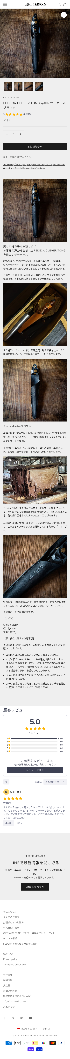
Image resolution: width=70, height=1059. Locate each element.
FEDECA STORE (11, 97)
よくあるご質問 (11, 917)
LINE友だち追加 (35, 887)
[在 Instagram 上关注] (21, 1018)
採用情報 (7, 980)
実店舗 (6, 985)
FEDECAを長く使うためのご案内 (20, 943)
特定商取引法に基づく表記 (17, 996)
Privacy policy (10, 959)
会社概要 (7, 974)
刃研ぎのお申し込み (13, 922)
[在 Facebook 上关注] (5, 1018)
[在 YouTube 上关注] (30, 1018)
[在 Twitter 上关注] (13, 1018)
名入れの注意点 (11, 927)
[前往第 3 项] (28, 86)
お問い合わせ (10, 990)
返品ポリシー (10, 1006)
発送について (10, 911)
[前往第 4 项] (39, 86)
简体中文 (46, 1029)
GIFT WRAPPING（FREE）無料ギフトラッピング (29, 933)
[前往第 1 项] (7, 86)
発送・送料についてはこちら (17, 157)
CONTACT (8, 953)
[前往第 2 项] (18, 86)
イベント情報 (10, 938)
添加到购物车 (35, 146)
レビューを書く (35, 770)
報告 (19, 823)
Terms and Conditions (14, 964)
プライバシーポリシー (14, 1001)
